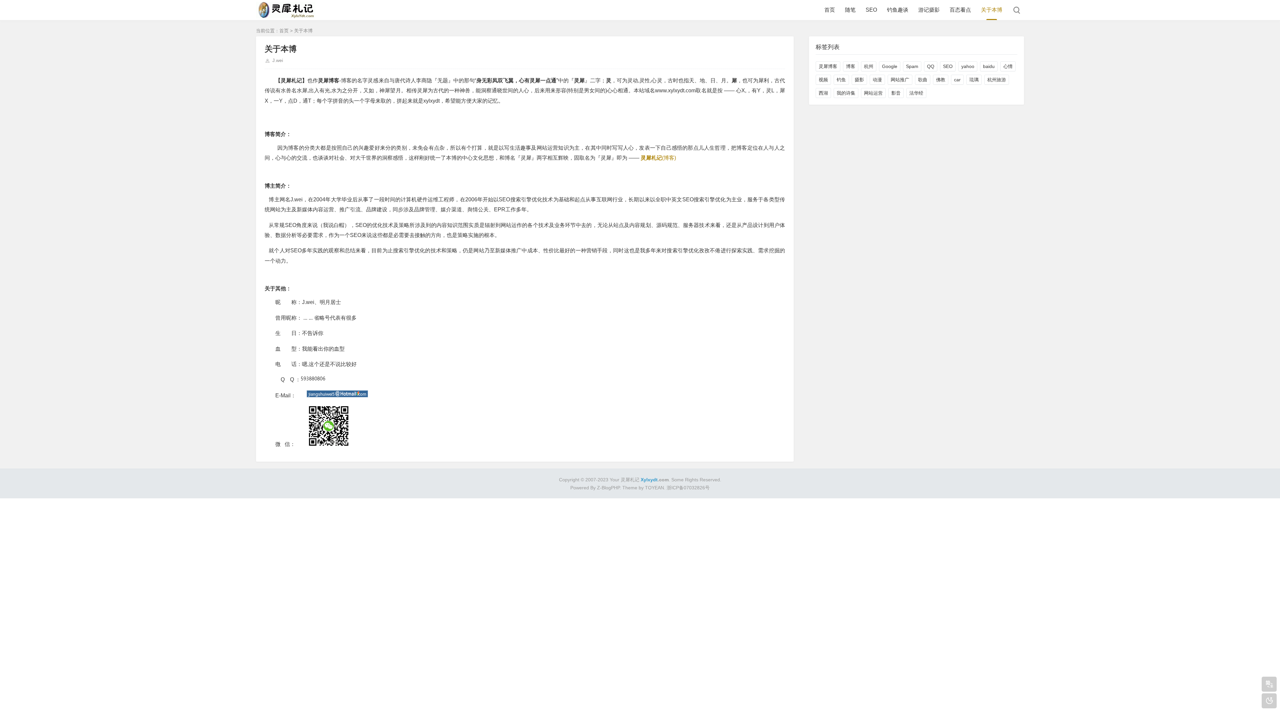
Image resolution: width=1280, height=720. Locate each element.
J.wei (277, 60)
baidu (989, 66)
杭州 (868, 66)
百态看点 (960, 10)
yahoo (967, 66)
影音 (896, 93)
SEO (871, 10)
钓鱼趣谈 (897, 10)
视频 (823, 79)
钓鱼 (841, 79)
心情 (1008, 66)
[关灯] (1269, 700)
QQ (930, 66)
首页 (829, 10)
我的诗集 (846, 93)
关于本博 (991, 10)
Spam (912, 66)
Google (889, 66)
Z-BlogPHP (608, 487)
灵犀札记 (630, 479)
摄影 (859, 79)
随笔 (850, 10)
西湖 (823, 93)
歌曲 (922, 79)
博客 (850, 66)
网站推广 (900, 79)
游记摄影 (929, 10)
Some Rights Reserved (695, 479)
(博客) (658, 158)
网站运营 (873, 93)
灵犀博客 (828, 66)
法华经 (916, 93)
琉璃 (974, 79)
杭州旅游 (996, 79)
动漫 (877, 79)
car (957, 79)
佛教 (940, 79)
